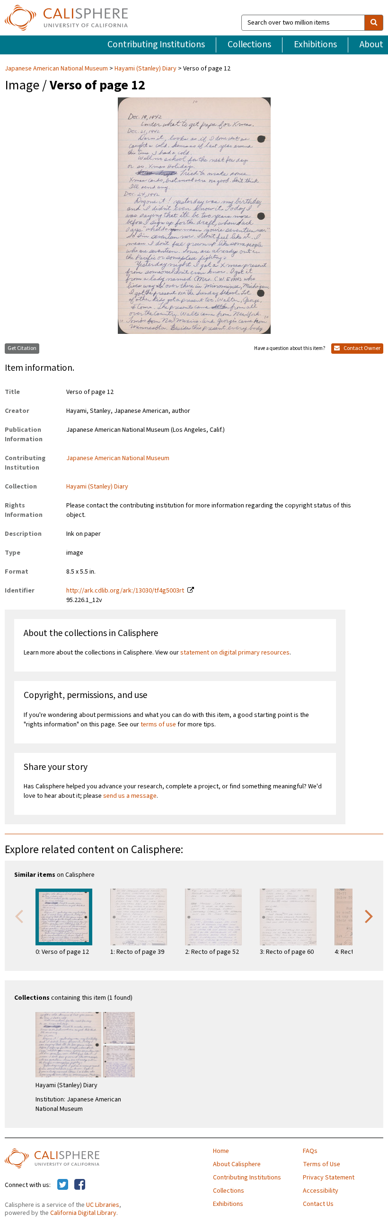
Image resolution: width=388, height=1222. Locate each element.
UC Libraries (102, 1205)
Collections (249, 44)
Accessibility (320, 1190)
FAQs (310, 1151)
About (371, 44)
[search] (373, 23)
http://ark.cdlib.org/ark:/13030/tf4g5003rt (125, 590)
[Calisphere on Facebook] (79, 1185)
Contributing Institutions (156, 44)
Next (369, 915)
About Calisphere (237, 1164)
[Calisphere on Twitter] (62, 1185)
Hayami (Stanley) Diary (145, 68)
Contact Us (318, 1204)
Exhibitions (315, 44)
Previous (19, 915)
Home (221, 1151)
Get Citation (22, 348)
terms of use (158, 724)
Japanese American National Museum (57, 68)
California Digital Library (83, 1213)
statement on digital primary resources (235, 652)
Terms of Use (321, 1164)
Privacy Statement (328, 1177)
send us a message (130, 796)
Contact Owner (361, 348)
